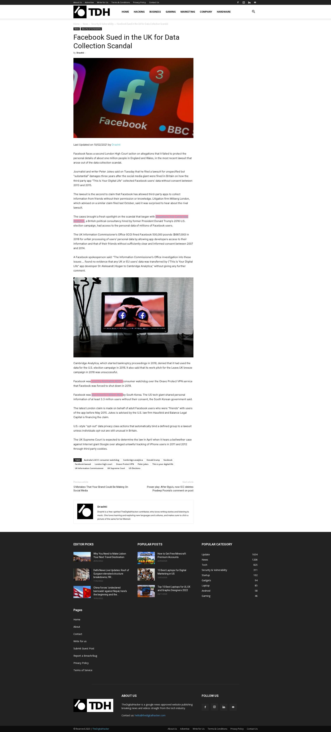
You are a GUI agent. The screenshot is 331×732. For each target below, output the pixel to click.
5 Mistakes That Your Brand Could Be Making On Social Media (100, 488)
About (76, 626)
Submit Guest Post (83, 648)
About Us (77, 2)
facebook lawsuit (83, 464)
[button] (253, 12)
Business (155, 11)
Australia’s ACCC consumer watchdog (101, 460)
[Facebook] (237, 2)
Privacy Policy (139, 2)
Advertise (89, 2)
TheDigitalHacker (100, 728)
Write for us (80, 641)
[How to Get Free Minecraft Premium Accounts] (146, 558)
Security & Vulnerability (102, 23)
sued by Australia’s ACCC (107, 381)
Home (125, 11)
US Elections (134, 468)
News (85, 23)
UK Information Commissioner (89, 468)
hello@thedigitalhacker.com (150, 715)
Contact (77, 634)
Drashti (80, 52)
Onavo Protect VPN (125, 464)
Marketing (187, 11)
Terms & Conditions (120, 2)
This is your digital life (162, 464)
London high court (103, 464)
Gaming (171, 11)
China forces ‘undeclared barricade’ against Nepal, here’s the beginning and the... (110, 591)
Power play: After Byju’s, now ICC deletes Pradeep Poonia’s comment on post (170, 488)
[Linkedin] (249, 2)
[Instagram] (243, 2)
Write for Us (102, 2)
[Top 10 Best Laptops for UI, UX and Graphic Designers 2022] (146, 591)
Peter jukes (143, 464)
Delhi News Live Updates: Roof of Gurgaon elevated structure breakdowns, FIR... (111, 573)
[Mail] (255, 2)
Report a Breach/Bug (85, 655)
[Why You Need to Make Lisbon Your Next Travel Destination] (82, 557)
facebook (168, 460)
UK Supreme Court (116, 468)
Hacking (139, 11)
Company (206, 11)
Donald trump (153, 460)
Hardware (224, 11)
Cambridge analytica (133, 460)
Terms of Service (82, 670)
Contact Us (154, 2)
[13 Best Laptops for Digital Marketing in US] (146, 574)
